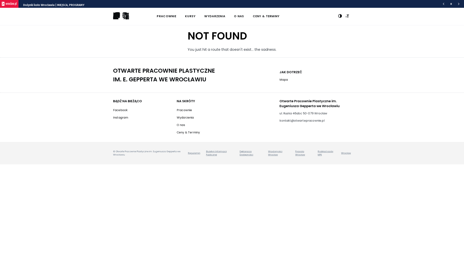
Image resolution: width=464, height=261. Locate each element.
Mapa (283, 80)
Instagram (120, 117)
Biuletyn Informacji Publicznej (216, 153)
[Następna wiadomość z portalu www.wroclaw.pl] (459, 3)
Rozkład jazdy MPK (325, 153)
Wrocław (346, 153)
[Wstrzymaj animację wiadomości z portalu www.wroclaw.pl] (451, 3)
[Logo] (121, 18)
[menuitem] (232, 16)
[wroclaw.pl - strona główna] (9, 4)
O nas (239, 16)
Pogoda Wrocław (300, 153)
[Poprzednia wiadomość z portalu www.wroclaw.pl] (443, 3)
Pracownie (166, 16)
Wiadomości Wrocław (275, 153)
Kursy (190, 16)
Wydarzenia (214, 16)
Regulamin (194, 153)
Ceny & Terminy (266, 16)
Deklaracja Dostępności (246, 153)
